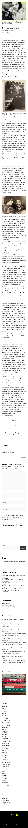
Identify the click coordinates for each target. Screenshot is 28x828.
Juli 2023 (4, 771)
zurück (14, 420)
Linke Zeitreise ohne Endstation (17, 619)
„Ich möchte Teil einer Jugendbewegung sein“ (13, 582)
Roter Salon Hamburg (7, 607)
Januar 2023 (5, 782)
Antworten (23, 457)
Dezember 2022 (6, 784)
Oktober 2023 (5, 766)
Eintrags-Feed (5, 800)
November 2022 (6, 785)
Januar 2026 (5, 718)
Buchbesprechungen (7, 605)
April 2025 (4, 734)
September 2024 (6, 747)
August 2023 (5, 769)
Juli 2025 (4, 729)
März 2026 (4, 715)
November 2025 (6, 722)
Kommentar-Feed (6, 802)
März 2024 (4, 757)
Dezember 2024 (6, 741)
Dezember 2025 (6, 720)
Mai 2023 (4, 775)
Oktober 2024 (5, 745)
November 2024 (6, 743)
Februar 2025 (5, 738)
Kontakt (8, 824)
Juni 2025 (4, 731)
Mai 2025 (4, 732)
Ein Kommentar (14, 32)
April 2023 (4, 776)
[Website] (14, 509)
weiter (14, 425)
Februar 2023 (5, 780)
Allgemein (4, 603)
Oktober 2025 (5, 724)
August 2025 (5, 727)
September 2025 (6, 725)
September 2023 (6, 768)
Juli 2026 (4, 708)
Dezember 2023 (6, 762)
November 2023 (6, 764)
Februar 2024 (5, 759)
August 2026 (5, 706)
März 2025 (4, 736)
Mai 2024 (4, 754)
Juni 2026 (4, 710)
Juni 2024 (4, 752)
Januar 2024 (5, 761)
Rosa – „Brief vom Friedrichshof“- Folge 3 (12, 579)
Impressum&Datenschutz (16, 824)
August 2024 (5, 748)
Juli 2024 (4, 750)
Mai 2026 (4, 711)
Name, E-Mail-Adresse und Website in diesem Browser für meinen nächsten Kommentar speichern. (12, 517)
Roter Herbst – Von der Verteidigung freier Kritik (14, 585)
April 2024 (4, 755)
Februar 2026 (5, 717)
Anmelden (4, 798)
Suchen (4, 545)
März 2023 (4, 778)
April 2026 (4, 713)
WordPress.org (5, 803)
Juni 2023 (4, 773)
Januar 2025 (5, 740)
